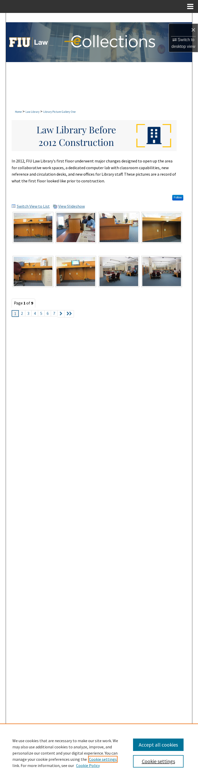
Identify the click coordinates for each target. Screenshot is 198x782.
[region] (99, 753)
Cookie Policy (88, 765)
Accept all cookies (158, 744)
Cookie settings (103, 759)
